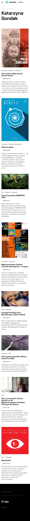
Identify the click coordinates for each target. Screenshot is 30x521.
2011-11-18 (6, 407)
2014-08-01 (6, 317)
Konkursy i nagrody (7, 70)
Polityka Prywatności (17, 495)
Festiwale (4, 261)
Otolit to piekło (7, 147)
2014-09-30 (6, 269)
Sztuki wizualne (6, 309)
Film (2, 192)
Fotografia (8, 457)
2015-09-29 (6, 150)
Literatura (18, 70)
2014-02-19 (6, 361)
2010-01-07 (6, 463)
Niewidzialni (6, 460)
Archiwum (4, 507)
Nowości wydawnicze (15, 144)
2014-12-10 (6, 200)
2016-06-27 (6, 78)
